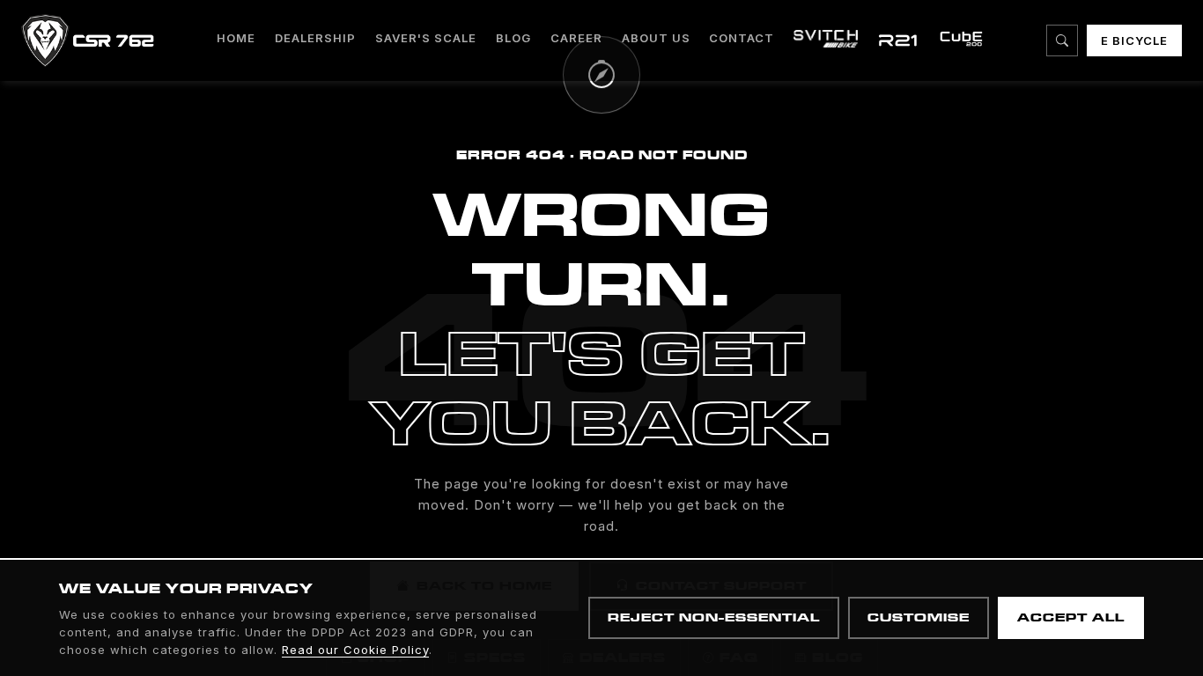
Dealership (315, 38)
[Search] (1062, 40)
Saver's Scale (425, 38)
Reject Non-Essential (714, 617)
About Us (656, 38)
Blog (513, 38)
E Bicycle (1134, 40)
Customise (918, 617)
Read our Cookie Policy (355, 650)
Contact (741, 38)
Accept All (1071, 617)
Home (236, 38)
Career (576, 38)
